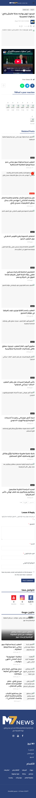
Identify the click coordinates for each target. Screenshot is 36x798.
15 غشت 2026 (29, 168)
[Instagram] (13, 736)
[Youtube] (18, 736)
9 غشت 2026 (30, 206)
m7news (21, 791)
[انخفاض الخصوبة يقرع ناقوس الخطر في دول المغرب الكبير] (18, 222)
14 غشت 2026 (16, 664)
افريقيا (32, 10)
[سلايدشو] (32, 173)
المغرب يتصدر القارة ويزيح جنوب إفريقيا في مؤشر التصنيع (19, 312)
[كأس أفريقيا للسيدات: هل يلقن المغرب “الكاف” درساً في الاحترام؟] (18, 367)
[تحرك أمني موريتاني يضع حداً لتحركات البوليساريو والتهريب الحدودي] (18, 403)
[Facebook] (22, 736)
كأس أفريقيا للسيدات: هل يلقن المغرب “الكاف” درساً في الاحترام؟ (19, 383)
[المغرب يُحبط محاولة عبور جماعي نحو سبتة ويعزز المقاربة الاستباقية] (18, 147)
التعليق (31, 524)
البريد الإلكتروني (29, 553)
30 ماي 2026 (29, 316)
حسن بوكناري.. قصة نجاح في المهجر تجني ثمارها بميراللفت (12, 671)
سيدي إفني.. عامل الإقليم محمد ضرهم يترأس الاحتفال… (14, 684)
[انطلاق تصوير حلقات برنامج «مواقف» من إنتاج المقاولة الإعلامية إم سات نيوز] (18, 628)
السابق (31, 502)
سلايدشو (32, 193)
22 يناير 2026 (30, 459)
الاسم (32, 544)
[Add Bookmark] (3, 85)
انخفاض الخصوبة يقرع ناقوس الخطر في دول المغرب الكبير (19, 237)
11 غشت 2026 (16, 677)
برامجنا (30, 617)
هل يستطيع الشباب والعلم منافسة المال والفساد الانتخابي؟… (13, 696)
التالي (26, 502)
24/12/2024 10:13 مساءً (22, 21)
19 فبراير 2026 (29, 352)
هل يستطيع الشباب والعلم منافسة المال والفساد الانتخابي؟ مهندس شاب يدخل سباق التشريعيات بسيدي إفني (18, 200)
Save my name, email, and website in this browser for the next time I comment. (17, 573)
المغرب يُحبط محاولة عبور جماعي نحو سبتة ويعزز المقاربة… (12, 647)
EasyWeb (10, 791)
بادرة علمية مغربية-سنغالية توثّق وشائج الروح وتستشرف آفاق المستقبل (18, 455)
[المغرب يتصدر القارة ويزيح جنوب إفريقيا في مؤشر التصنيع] (18, 296)
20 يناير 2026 (30, 498)
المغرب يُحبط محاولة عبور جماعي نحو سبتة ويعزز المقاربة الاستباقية (20, 163)
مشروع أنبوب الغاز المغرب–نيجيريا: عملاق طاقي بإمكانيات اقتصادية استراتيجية (18, 347)
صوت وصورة (26, 10)
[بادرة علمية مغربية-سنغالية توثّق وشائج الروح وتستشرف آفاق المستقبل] (18, 439)
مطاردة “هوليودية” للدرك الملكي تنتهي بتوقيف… (13, 659)
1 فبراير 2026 (30, 388)
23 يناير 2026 (30, 423)
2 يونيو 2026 (30, 242)
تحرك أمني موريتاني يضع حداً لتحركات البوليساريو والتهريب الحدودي (19, 419)
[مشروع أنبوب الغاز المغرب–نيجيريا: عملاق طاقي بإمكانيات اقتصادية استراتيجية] (18, 331)
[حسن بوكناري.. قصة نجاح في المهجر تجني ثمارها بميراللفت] (29, 672)
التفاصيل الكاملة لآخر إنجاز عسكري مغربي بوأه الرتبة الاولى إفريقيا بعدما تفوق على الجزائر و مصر (20, 274)
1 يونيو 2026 (30, 280)
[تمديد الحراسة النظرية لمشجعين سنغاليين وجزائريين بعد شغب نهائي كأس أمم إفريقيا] (18, 475)
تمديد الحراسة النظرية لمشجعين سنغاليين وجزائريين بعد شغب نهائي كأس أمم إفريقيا (18, 492)
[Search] (2, 2)
